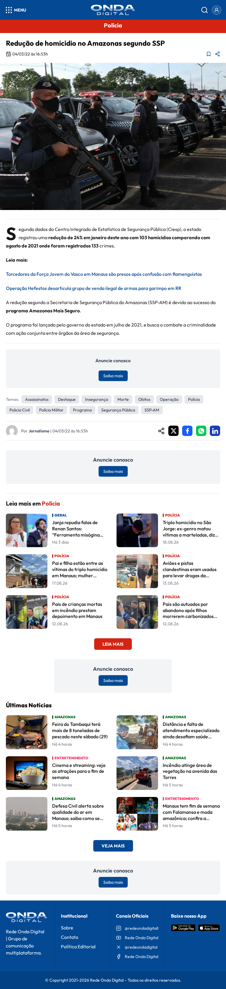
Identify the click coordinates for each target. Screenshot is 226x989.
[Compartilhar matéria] (217, 54)
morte (123, 399)
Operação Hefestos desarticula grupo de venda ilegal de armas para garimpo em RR (93, 288)
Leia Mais (113, 644)
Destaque (67, 399)
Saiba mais (113, 375)
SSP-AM (151, 410)
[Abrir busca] (204, 10)
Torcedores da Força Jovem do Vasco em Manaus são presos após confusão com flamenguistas (104, 274)
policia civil (19, 410)
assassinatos (37, 399)
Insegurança (96, 399)
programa (82, 410)
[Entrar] (216, 10)
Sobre (67, 928)
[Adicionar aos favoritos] (208, 54)
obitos (144, 399)
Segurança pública (118, 410)
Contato (69, 937)
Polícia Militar (51, 410)
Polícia (194, 399)
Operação (169, 399)
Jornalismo (39, 431)
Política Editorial (78, 946)
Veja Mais (113, 846)
